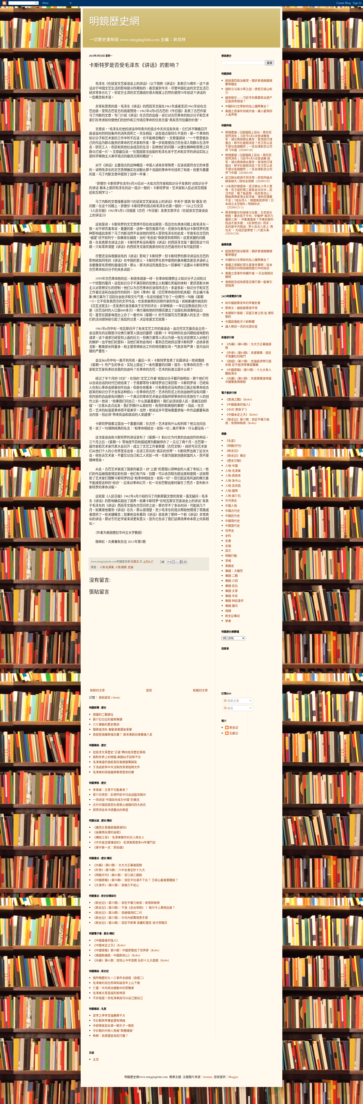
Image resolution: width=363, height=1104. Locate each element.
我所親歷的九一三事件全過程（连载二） (119, 978)
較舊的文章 (200, 690)
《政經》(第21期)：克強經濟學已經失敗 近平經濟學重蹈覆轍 (248, 363)
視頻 (228, 611)
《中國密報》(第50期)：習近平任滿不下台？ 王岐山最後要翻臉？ (135, 880)
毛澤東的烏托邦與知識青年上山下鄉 (116, 983)
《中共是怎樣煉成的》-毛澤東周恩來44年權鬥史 (124, 842)
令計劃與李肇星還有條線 (109, 1020)
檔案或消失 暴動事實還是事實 (112, 729)
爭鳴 (228, 561)
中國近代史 (232, 516)
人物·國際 (121, 567)
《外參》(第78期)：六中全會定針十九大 (119, 870)
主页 (96, 1059)
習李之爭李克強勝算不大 (109, 1015)
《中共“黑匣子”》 (236, 409)
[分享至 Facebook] (181, 562)
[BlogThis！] (173, 562)
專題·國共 (231, 606)
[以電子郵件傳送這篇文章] (169, 562)
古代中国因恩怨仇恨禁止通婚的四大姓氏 (119, 805)
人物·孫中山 (233, 480)
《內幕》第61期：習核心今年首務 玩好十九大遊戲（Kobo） (132, 960)
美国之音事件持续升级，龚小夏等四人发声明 (248, 113)
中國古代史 (232, 511)
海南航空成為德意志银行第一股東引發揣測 (248, 283)
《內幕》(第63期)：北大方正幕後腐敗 (117, 865)
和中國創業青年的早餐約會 (242, 303)
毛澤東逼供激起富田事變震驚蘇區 (115, 762)
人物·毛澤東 (107, 567)
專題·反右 (231, 586)
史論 (130, 567)
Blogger (233, 1077)
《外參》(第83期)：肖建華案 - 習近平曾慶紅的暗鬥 (248, 354)
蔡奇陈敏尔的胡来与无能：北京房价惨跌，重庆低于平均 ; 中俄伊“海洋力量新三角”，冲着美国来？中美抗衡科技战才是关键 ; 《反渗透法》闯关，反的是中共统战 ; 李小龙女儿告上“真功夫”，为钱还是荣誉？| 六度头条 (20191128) (249, 223)
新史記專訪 (232, 616)
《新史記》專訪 (235, 455)
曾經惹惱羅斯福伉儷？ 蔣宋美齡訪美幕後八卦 (123, 734)
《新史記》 (232, 451)
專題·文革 (231, 591)
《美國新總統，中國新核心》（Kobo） (117, 955)
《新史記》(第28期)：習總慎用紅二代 (117, 912)
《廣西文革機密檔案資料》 (110, 827)
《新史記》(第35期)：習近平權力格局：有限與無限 (126, 903)
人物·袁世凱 (233, 486)
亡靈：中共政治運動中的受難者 (113, 988)
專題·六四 (231, 581)
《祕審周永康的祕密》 (107, 832)
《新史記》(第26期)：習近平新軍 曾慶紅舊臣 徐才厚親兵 (130, 923)
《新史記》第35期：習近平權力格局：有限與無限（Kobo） (247, 421)
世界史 (229, 531)
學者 (228, 621)
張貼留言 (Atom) (109, 697)
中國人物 (231, 506)
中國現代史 (232, 521)
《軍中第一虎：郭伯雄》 (109, 847)
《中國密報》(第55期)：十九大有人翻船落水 (248, 371)
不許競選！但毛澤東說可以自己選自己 (118, 998)
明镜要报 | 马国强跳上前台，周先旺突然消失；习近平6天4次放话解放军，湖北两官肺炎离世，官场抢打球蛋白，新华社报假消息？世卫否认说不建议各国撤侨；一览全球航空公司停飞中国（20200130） (248, 141)
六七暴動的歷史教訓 (106, 724)
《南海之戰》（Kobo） (239, 399)
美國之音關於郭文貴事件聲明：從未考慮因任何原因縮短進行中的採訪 (248, 266)
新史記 (233, 727)
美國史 (229, 566)
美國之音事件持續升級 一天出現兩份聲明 (249, 275)
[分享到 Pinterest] (185, 562)
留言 (229, 708)
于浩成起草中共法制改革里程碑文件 (116, 767)
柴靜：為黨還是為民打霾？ (110, 1036)
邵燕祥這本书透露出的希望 (110, 810)
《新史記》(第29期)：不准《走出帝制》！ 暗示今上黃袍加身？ (134, 907)
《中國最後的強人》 (106, 940)
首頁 (149, 690)
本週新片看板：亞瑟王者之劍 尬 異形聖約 (249, 314)
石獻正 (233, 733)
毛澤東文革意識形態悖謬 (109, 993)
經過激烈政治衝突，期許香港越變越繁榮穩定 (248, 82)
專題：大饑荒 (234, 571)
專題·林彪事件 (234, 601)
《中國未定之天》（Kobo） (110, 945)
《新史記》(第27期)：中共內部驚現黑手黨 (120, 918)
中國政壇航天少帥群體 (240, 321)
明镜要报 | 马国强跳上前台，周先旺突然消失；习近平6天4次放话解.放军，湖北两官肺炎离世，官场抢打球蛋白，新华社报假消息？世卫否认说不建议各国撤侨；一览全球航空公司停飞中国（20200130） (248, 164)
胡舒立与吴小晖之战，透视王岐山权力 (248, 90)
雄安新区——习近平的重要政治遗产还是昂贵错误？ (248, 99)
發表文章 (232, 701)
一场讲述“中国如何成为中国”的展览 (116, 800)
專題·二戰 (231, 576)
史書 (228, 541)
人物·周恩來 (233, 475)
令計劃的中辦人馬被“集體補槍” (113, 1030)
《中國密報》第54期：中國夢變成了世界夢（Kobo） (127, 950)
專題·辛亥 (231, 596)
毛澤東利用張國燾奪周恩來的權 (113, 772)
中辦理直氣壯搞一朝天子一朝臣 (113, 1025)
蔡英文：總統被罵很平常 (241, 308)
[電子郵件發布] (162, 561)
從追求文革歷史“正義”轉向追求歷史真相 (119, 752)
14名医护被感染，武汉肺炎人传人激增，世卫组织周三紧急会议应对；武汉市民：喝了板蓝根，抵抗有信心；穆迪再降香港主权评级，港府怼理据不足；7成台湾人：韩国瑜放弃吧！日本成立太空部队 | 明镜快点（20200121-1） (249, 196)
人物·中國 (231, 466)
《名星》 (231, 441)
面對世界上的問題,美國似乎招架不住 (117, 757)
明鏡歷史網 (114, 21)
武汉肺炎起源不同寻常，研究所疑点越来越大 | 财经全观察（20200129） (248, 179)
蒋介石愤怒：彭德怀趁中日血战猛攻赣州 (119, 795)
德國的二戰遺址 (103, 714)
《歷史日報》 (234, 461)
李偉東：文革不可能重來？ (110, 790)
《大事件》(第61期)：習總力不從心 (116, 885)
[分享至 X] (177, 562)
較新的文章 (97, 690)
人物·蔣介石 (233, 496)
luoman (207, 1077)
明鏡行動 (231, 556)
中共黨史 (231, 500)
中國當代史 (232, 525)
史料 (228, 536)
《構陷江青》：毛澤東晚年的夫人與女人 (118, 837)
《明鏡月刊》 (234, 446)
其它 (228, 551)
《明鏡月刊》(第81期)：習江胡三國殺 (117, 875)
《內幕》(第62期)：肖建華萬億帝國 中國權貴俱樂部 (248, 380)
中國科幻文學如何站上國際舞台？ (247, 106)
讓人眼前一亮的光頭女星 (241, 326)
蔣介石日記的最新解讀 (107, 719)
